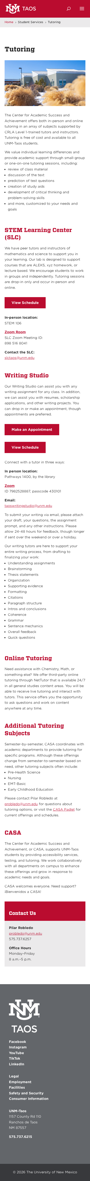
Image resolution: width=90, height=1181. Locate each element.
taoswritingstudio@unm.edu (28, 506)
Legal (14, 1076)
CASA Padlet (64, 810)
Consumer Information (28, 1099)
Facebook (17, 1042)
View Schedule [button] (25, 303)
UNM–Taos (17, 1111)
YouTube (16, 1053)
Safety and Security (26, 1093)
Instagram (18, 1047)
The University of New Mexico (51, 1172)
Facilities (17, 1088)
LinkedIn (16, 1064)
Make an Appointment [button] (32, 430)
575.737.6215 (20, 1137)
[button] (81, 11)
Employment (20, 1082)
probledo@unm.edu (21, 804)
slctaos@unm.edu (20, 358)
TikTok (14, 1058)
